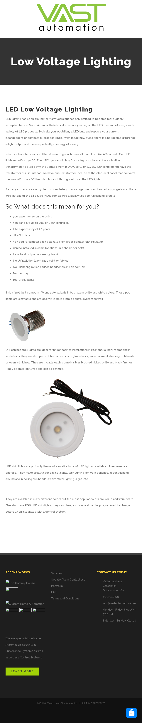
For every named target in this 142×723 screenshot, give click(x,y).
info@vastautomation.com (119, 603)
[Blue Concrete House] (39, 614)
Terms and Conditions (65, 598)
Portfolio (57, 586)
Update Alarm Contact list (68, 579)
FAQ (54, 592)
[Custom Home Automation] (25, 604)
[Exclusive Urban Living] (25, 614)
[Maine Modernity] (12, 614)
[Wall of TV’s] (12, 593)
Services (56, 573)
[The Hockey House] (20, 583)
